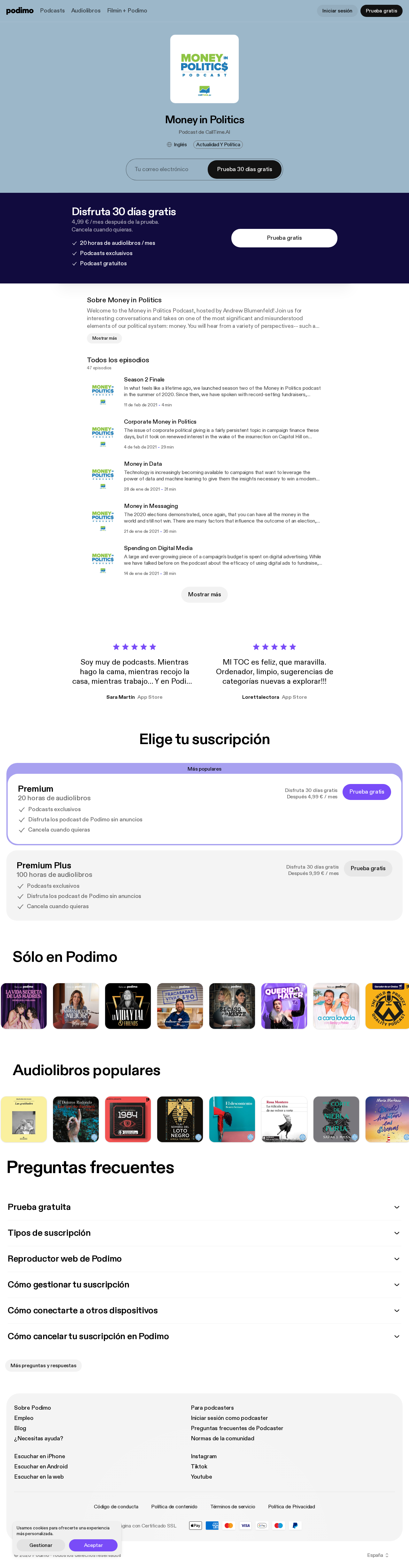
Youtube (201, 1477)
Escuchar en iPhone (39, 1456)
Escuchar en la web (39, 1477)
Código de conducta (116, 1507)
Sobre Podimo (32, 1408)
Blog (20, 1428)
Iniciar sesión (337, 11)
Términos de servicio (232, 1507)
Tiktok (199, 1466)
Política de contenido (174, 1507)
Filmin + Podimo (127, 10)
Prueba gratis (381, 11)
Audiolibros (86, 10)
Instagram (204, 1456)
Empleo (24, 1418)
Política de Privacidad (291, 1507)
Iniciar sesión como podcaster (229, 1418)
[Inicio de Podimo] (20, 10)
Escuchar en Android (41, 1466)
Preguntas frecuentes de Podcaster (237, 1428)
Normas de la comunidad (222, 1438)
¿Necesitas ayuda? (38, 1438)
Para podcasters (212, 1408)
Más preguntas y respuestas (43, 1365)
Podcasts (52, 10)
